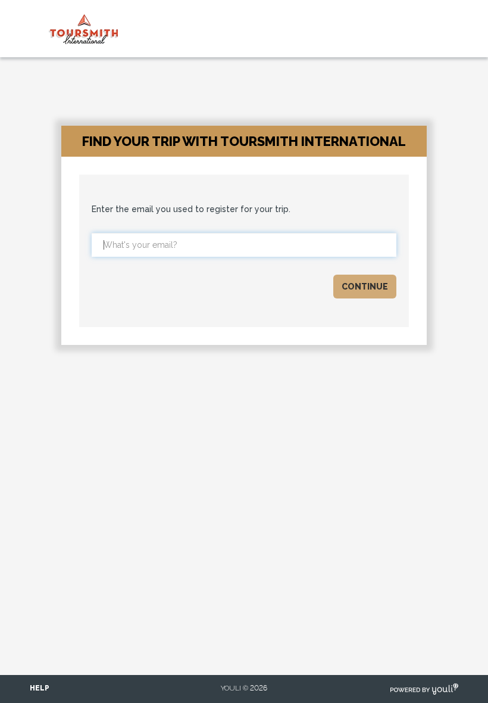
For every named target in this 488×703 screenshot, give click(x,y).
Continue (365, 286)
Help (39, 688)
